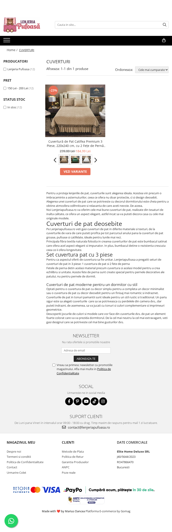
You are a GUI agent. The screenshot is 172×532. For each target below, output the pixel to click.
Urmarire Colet (16, 473)
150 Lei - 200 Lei (17, 88)
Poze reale (68, 473)
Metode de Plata (73, 451)
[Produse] (7, 41)
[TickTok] (95, 401)
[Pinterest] (78, 401)
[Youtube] (86, 401)
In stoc (11, 107)
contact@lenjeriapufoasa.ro (88, 427)
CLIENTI (68, 442)
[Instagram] (103, 401)
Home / (12, 50)
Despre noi (14, 451)
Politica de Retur (73, 457)
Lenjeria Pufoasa (18, 69)
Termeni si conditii (19, 457)
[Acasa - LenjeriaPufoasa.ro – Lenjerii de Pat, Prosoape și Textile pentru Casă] (25, 25)
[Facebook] (69, 401)
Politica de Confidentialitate (25, 462)
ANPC (65, 467)
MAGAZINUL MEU (21, 442)
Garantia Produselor (75, 462)
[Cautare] (165, 24)
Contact (12, 467)
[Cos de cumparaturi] (164, 40)
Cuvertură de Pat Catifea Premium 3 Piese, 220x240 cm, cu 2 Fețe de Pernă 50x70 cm (75, 143)
